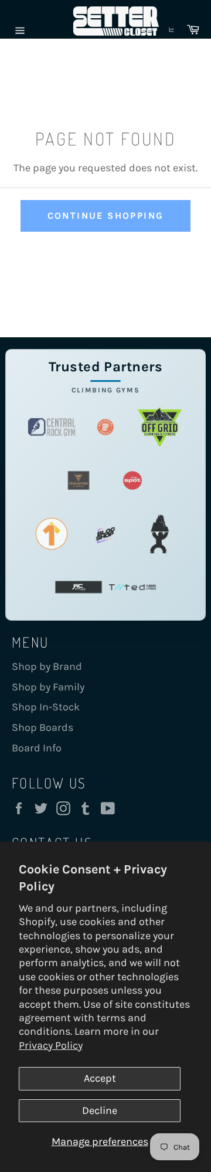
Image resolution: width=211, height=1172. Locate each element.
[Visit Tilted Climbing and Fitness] (132, 587)
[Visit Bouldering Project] (105, 427)
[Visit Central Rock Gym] (51, 427)
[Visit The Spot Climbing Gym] (132, 481)
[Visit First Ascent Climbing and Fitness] (51, 534)
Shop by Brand (47, 666)
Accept (100, 1078)
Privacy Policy (51, 1045)
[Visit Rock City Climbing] (78, 587)
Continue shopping (105, 215)
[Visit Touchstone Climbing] (78, 481)
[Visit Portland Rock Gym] (159, 534)
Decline (99, 1110)
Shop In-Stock (46, 706)
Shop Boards (42, 727)
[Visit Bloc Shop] (105, 534)
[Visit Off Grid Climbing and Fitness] (159, 427)
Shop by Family (48, 686)
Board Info (37, 747)
